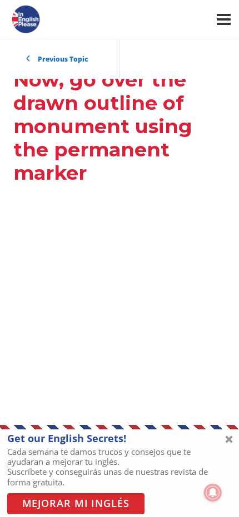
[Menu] (223, 19)
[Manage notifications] (213, 492)
